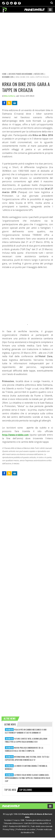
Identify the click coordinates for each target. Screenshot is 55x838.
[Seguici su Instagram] (7, 3)
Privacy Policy (8, 829)
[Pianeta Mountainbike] (4, 9)
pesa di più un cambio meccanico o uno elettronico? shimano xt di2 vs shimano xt (26, 731)
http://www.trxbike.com (15, 434)
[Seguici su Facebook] (19, 3)
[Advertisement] (27, 42)
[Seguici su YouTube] (11, 3)
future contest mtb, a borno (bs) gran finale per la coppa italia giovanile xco (26, 740)
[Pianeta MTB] (13, 806)
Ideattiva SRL (28, 832)
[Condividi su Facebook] (4, 103)
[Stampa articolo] (14, 103)
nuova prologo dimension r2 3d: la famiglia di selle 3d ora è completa (24, 749)
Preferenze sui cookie (25, 829)
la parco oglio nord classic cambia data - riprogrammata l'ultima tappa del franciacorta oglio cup (27, 777)
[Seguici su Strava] (15, 3)
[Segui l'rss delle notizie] (9, 103)
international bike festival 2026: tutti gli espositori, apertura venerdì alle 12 (27, 758)
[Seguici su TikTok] (3, 3)
